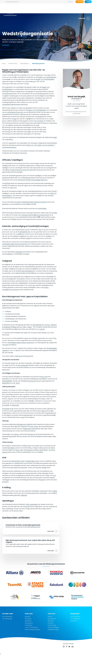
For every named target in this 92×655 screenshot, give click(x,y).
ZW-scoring (46, 325)
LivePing (35, 450)
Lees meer (50, 531)
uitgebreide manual (29, 429)
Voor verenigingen (7, 618)
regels (55, 137)
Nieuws (29, 8)
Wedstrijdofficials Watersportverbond (34, 202)
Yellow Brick (43, 450)
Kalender (82, 18)
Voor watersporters (7, 616)
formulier (54, 213)
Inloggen (88, 1)
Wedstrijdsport (50, 8)
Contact (50, 616)
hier (25, 153)
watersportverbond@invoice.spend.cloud (35, 215)
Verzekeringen (83, 8)
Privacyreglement (75, 618)
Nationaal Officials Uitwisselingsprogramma (32, 180)
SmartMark (5, 405)
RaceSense (31, 434)
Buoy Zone (44, 377)
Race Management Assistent (23, 424)
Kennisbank (71, 8)
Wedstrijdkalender (24, 232)
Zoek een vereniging (53, 627)
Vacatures (50, 623)
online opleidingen (32, 504)
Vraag (14, 119)
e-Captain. (41, 329)
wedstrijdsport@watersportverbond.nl (15, 104)
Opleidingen (38, 8)
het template (39, 121)
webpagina (19, 252)
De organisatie (52, 618)
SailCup (17, 356)
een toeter (34, 426)
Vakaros (16, 434)
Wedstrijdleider (7, 381)
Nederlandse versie (17, 461)
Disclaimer (73, 621)
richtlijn (44, 468)
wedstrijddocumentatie (15, 112)
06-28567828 (76, 113)
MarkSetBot (6, 383)
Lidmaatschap (52, 625)
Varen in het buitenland (31, 627)
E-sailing (54, 491)
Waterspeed (28, 450)
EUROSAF (7, 183)
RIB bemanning (28, 381)
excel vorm (5, 370)
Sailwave (54, 325)
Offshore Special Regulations (25, 271)
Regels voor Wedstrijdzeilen (47, 77)
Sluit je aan (79, 1)
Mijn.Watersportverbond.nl (20, 170)
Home (3, 63)
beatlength (24, 365)
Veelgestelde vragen (53, 629)
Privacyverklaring (75, 616)
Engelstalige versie (32, 461)
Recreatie (61, 8)
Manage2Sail (37, 325)
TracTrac (52, 450)
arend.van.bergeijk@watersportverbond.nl (76, 111)
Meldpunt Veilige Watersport (32, 629)
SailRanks (24, 495)
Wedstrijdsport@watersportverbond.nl (21, 343)
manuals (5, 345)
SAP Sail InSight (9, 448)
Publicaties (51, 621)
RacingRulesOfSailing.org (10, 327)
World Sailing (42, 208)
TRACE (18, 383)
